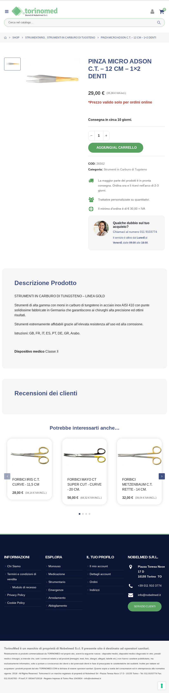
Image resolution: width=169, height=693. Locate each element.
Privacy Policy (16, 595)
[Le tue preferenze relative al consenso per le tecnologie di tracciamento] (162, 686)
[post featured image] (29, 455)
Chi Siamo (14, 566)
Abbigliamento (57, 605)
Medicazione (56, 574)
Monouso (54, 566)
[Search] (159, 22)
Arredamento (57, 597)
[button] (162, 476)
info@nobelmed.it (149, 595)
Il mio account (99, 566)
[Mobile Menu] (8, 11)
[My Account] (152, 11)
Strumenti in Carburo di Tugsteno (125, 169)
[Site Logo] (35, 12)
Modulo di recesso (24, 587)
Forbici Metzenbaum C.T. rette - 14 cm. (137, 484)
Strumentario (56, 582)
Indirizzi (95, 590)
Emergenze (55, 590)
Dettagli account (100, 574)
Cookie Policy (16, 602)
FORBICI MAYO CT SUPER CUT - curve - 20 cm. (84, 484)
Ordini (93, 582)
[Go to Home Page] (5, 37)
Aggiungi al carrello (116, 147)
